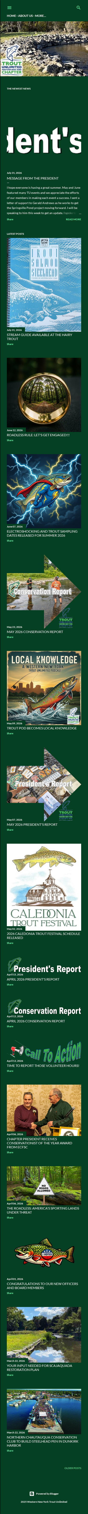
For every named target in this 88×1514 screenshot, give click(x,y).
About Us (25, 15)
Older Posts (73, 1468)
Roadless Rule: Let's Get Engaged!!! (38, 435)
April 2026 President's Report (33, 979)
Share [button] (10, 219)
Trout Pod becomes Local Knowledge (42, 728)
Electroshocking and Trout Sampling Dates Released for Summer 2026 (42, 533)
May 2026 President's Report (32, 824)
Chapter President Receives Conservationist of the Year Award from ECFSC (39, 1143)
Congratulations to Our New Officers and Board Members (42, 1286)
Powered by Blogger (47, 1493)
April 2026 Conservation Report (36, 1021)
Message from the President (33, 178)
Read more (73, 219)
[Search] (78, 7)
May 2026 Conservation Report (35, 632)
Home (11, 15)
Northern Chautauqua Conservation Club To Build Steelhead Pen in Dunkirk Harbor (42, 1441)
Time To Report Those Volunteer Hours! (43, 1065)
